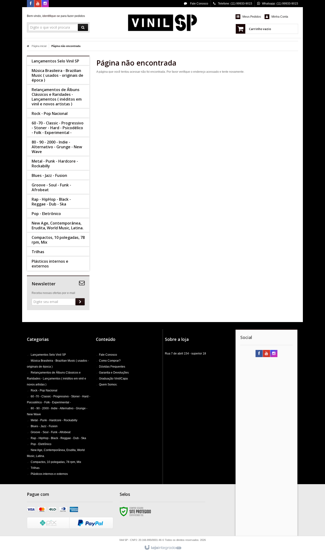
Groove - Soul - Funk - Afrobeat (50, 432)
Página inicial (39, 46)
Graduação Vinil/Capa (113, 378)
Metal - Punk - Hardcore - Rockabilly (54, 420)
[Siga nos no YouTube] (266, 353)
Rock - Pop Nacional (44, 390)
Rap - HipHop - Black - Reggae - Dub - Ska (58, 438)
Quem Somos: (108, 384)
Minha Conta (279, 16)
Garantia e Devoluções (114, 372)
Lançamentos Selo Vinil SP (48, 354)
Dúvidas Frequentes (112, 366)
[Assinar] (80, 301)
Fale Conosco (198, 3)
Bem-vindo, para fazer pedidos (56, 16)
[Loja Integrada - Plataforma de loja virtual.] (162, 547)
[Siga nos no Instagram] (45, 3)
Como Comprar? (110, 360)
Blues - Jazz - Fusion (44, 426)
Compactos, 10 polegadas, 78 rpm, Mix (56, 462)
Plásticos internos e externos (49, 474)
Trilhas (35, 468)
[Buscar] (83, 27)
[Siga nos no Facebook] (30, 3)
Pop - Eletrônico (41, 444)
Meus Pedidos (251, 16)
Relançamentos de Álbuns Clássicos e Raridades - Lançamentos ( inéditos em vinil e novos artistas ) (56, 378)
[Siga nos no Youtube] (37, 3)
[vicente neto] (162, 23)
